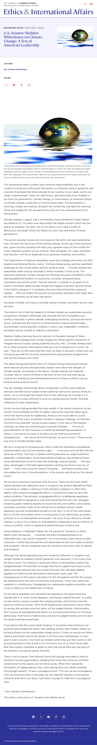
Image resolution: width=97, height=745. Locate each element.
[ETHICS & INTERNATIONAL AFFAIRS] (48, 14)
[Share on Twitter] (6, 84)
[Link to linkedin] (33, 716)
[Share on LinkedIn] (13, 84)
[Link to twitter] (40, 716)
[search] (85, 4)
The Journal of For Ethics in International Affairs (21, 4)
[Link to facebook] (56, 716)
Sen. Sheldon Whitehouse (15, 69)
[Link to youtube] (48, 716)
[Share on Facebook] (21, 84)
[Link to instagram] (63, 716)
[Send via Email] (29, 84)
